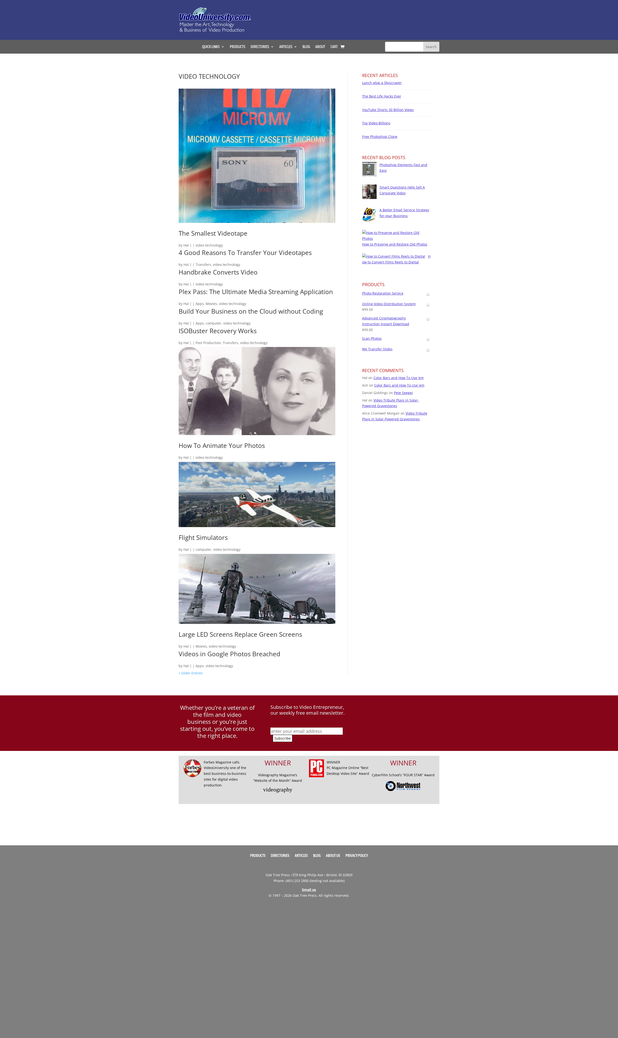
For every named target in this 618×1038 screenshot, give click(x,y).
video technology (209, 245)
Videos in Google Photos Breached (229, 654)
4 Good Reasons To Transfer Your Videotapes (245, 252)
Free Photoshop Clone (379, 136)
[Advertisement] (358, 17)
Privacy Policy (356, 856)
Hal (186, 245)
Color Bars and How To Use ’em (398, 377)
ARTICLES (285, 47)
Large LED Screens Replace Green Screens (240, 634)
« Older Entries (191, 673)
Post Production (208, 342)
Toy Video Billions (376, 123)
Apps (200, 303)
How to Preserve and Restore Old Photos (394, 244)
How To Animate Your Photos (222, 445)
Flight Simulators (203, 537)
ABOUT (320, 47)
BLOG (306, 47)
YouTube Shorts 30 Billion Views (388, 109)
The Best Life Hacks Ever (381, 96)
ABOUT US (333, 856)
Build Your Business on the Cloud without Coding (251, 311)
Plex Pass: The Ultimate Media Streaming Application (256, 291)
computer (213, 323)
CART (334, 47)
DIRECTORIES (260, 47)
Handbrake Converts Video (218, 272)
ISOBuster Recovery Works (218, 330)
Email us (309, 889)
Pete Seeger (403, 392)
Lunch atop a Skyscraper (382, 82)
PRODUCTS (237, 47)
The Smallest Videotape (213, 233)
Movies (211, 303)
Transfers (203, 264)
